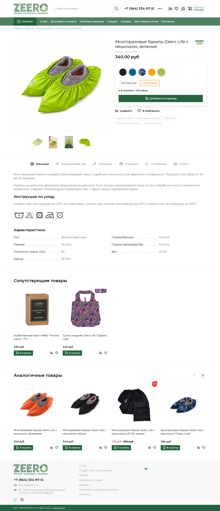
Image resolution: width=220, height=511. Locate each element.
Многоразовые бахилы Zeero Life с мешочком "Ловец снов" (182, 432)
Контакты (168, 21)
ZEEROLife (170, 118)
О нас (43, 21)
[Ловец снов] (142, 72)
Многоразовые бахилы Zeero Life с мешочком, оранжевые (35, 432)
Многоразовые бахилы (129, 123)
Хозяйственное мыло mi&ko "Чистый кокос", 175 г (36, 337)
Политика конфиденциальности (99, 489)
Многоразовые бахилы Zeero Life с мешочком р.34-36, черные (133, 432)
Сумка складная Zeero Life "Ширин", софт (85, 337)
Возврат (84, 484)
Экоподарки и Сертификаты (150, 118)
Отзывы (126, 21)
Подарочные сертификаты (95, 470)
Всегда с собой (124, 118)
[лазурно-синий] (132, 72)
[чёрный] (123, 72)
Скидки (112, 21)
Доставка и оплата (63, 21)
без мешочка (128, 83)
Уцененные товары (91, 480)
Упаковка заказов (92, 21)
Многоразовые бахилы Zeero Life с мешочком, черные (84, 432)
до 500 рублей (153, 123)
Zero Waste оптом (146, 21)
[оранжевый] (151, 72)
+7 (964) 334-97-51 (139, 8)
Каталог (27, 21)
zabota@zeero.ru (28, 485)
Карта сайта (59, 508)
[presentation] (194, 375)
